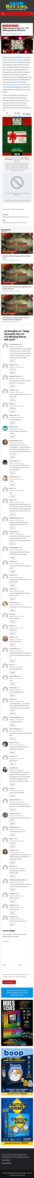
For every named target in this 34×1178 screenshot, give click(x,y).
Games (4, 251)
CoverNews (13, 1175)
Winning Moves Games (15, 60)
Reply (12, 361)
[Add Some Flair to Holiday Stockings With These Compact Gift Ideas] (17, 274)
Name (4, 965)
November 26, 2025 (15, 291)
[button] (3, 13)
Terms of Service (6, 1163)
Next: (14, 221)
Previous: (15, 216)
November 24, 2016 (16, 33)
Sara (10, 664)
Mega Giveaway (20, 209)
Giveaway (5, 25)
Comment (5, 941)
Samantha (12, 768)
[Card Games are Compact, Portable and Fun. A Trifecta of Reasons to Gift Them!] (17, 305)
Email (20, 965)
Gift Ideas (7, 209)
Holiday (13, 209)
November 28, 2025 (15, 260)
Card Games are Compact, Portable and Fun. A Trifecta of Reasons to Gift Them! (16, 319)
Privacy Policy (6, 1160)
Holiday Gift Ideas (14, 25)
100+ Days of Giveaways (13, 84)
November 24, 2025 (15, 322)
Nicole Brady (7, 33)
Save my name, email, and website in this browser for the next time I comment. (15, 975)
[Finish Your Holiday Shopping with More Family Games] (17, 243)
